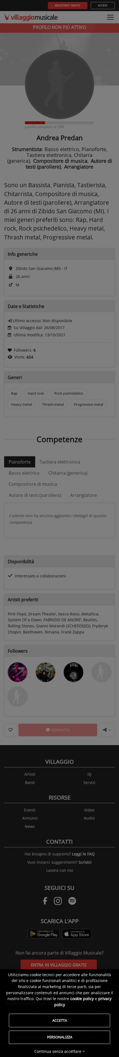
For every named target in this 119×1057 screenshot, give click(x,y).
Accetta (59, 1020)
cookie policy (82, 998)
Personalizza (59, 1037)
